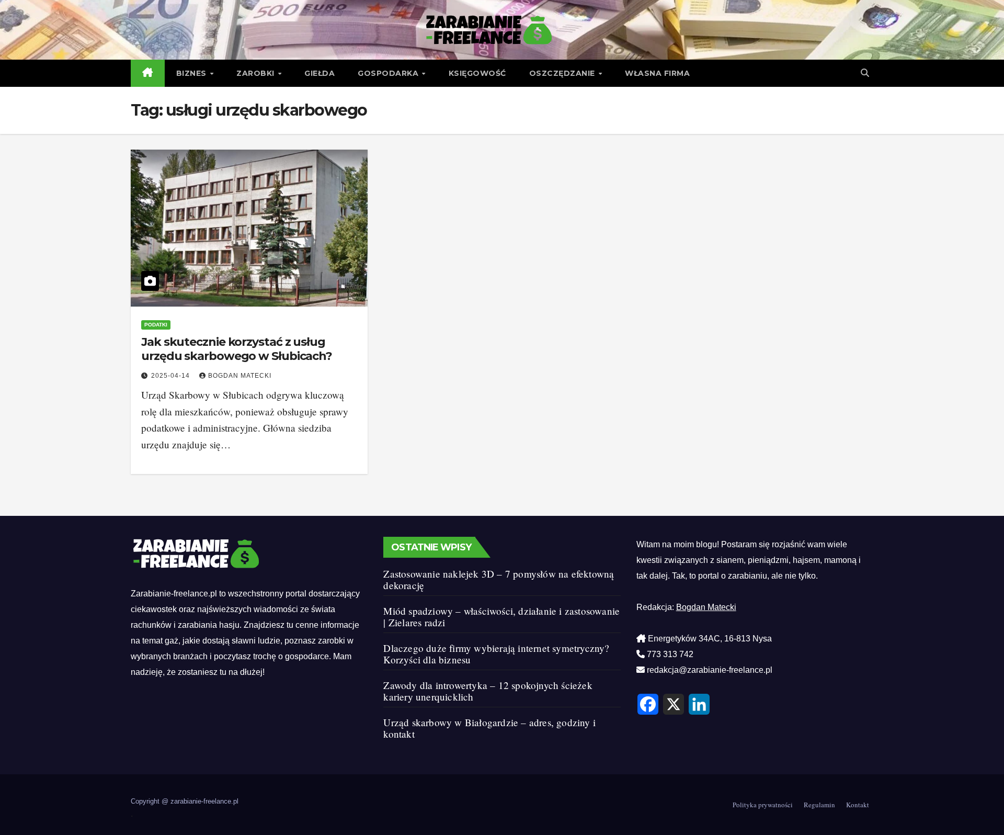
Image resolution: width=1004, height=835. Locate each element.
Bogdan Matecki (239, 375)
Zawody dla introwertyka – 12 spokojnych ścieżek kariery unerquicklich (487, 691)
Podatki (155, 325)
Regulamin (819, 804)
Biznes (192, 73)
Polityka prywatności (763, 804)
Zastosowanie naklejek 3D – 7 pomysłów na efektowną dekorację (498, 579)
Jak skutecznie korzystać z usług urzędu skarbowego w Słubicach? (236, 349)
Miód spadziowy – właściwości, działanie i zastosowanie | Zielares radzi (501, 616)
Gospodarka (389, 73)
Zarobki (256, 73)
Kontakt (857, 804)
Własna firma (657, 73)
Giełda (319, 73)
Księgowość (477, 73)
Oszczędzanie (563, 73)
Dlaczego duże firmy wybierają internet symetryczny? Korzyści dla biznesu (496, 653)
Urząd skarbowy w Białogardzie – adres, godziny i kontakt (489, 728)
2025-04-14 (171, 375)
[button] (865, 73)
